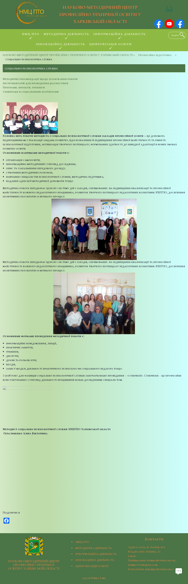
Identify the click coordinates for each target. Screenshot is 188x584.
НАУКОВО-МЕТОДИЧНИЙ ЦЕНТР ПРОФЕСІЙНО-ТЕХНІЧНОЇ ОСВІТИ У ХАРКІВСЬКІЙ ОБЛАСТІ (100, 14)
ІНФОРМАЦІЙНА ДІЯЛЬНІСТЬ (96, 554)
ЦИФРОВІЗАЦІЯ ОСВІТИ (92, 566)
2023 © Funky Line (94, 578)
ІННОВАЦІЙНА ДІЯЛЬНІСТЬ (94, 560)
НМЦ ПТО (82, 542)
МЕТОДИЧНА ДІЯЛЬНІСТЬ (93, 548)
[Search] (181, 35)
